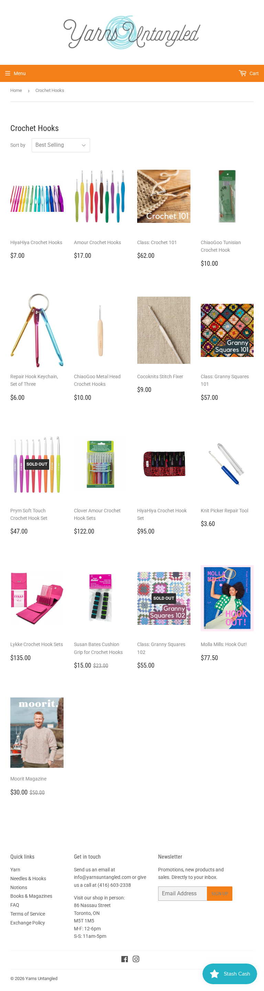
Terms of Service (27, 914)
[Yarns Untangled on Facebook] (124, 960)
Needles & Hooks (28, 878)
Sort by (17, 145)
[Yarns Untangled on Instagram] (136, 960)
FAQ (14, 905)
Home (16, 90)
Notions (18, 887)
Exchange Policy (27, 923)
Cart (254, 73)
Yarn (15, 869)
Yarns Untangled (41, 978)
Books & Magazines (31, 896)
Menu (20, 73)
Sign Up (219, 893)
